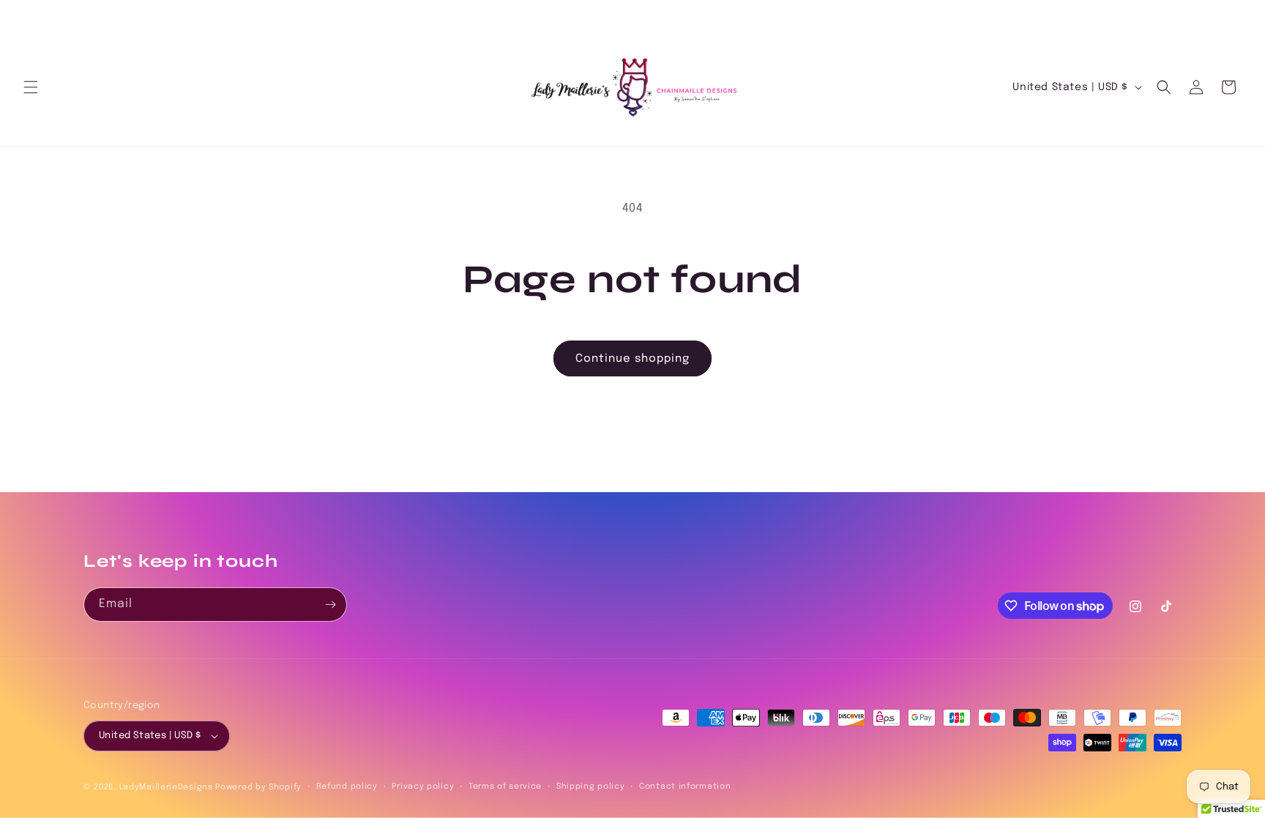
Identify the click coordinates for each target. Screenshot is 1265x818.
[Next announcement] (1236, 15)
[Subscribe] (330, 604)
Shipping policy (590, 786)
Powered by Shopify (258, 787)
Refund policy (347, 786)
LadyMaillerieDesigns (166, 787)
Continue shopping (632, 359)
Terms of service (505, 786)
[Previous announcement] (28, 15)
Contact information (685, 786)
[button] (31, 87)
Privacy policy (423, 786)
